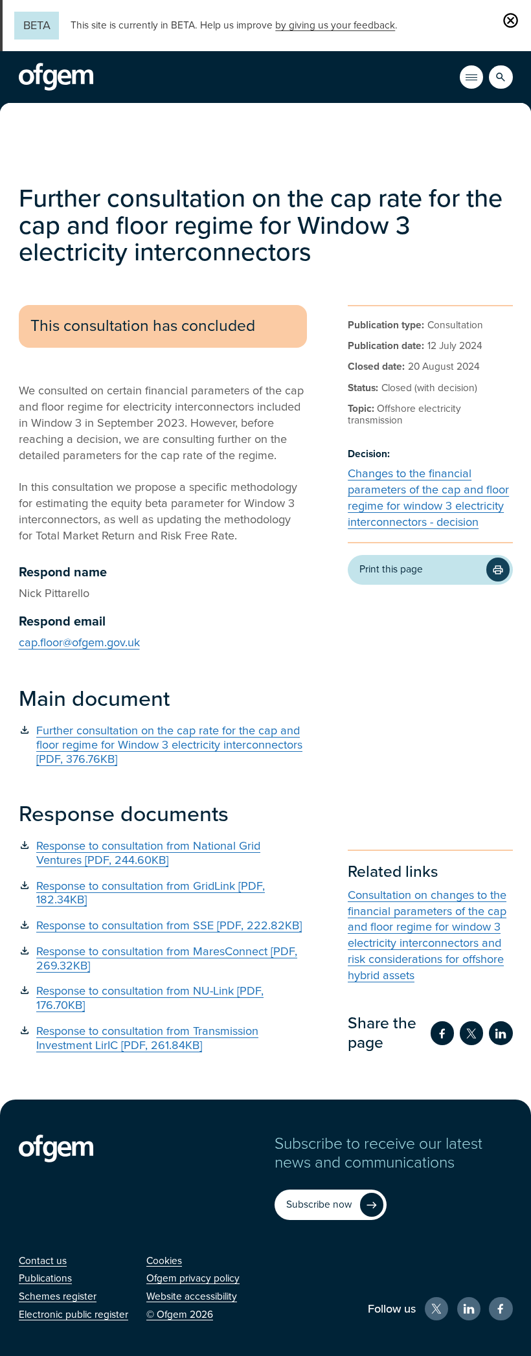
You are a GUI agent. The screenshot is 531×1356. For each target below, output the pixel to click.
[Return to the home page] (56, 77)
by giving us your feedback (335, 25)
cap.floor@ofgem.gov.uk (79, 642)
